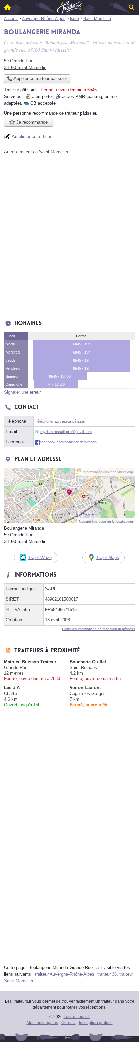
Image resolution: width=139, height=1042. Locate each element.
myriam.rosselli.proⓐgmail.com (66, 432)
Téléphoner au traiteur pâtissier (60, 421)
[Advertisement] (69, 235)
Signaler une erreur (22, 392)
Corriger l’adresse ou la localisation (106, 521)
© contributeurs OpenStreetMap (108, 472)
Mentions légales (42, 1022)
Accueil (7, 7)
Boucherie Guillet (88, 661)
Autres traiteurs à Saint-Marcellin (36, 151)
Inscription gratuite (96, 1022)
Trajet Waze (40, 557)
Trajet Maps (107, 557)
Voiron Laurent (85, 687)
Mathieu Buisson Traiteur (30, 661)
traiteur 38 (107, 974)
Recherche (131, 7)
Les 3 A (12, 687)
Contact (68, 1022)
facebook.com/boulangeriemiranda (68, 442)
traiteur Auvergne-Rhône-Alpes (64, 974)
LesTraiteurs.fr (77, 1016)
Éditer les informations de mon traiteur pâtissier (98, 629)
